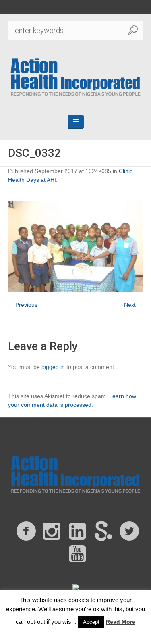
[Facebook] (26, 531)
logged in (53, 367)
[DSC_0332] (75, 246)
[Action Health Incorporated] (76, 76)
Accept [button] (91, 622)
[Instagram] (52, 531)
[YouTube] (78, 554)
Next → (133, 305)
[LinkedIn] (78, 531)
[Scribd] (103, 531)
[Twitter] (129, 531)
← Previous (22, 305)
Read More (120, 621)
